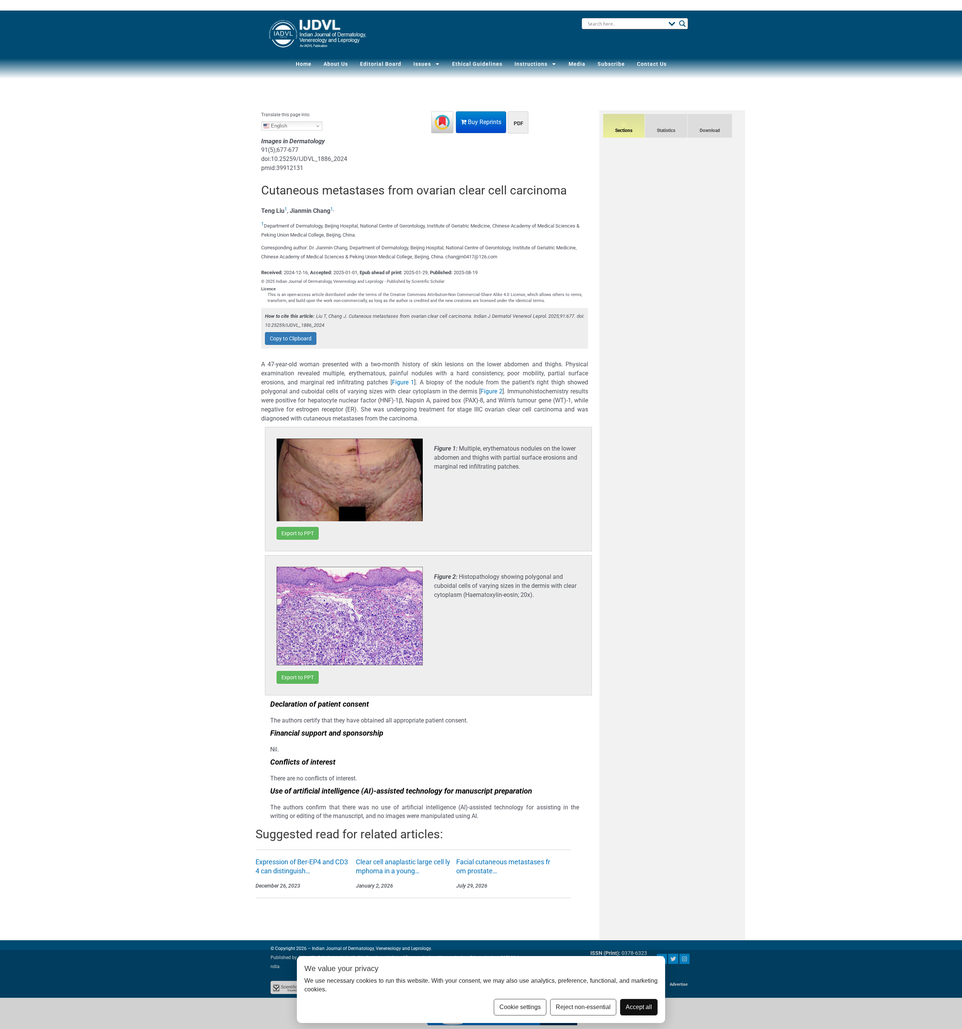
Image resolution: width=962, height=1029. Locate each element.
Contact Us (652, 64)
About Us (336, 64)
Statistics (666, 130)
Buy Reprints (483, 122)
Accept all (639, 1007)
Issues (422, 64)
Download (710, 130)
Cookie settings (520, 1007)
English (278, 126)
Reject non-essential (583, 1007)
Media (577, 64)
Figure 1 (403, 382)
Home (304, 64)
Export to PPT (297, 533)
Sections (623, 130)
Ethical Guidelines (477, 64)
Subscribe (611, 64)
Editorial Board (380, 64)
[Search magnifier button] (682, 23)
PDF (518, 123)
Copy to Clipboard (291, 338)
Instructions (531, 64)
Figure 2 (491, 391)
